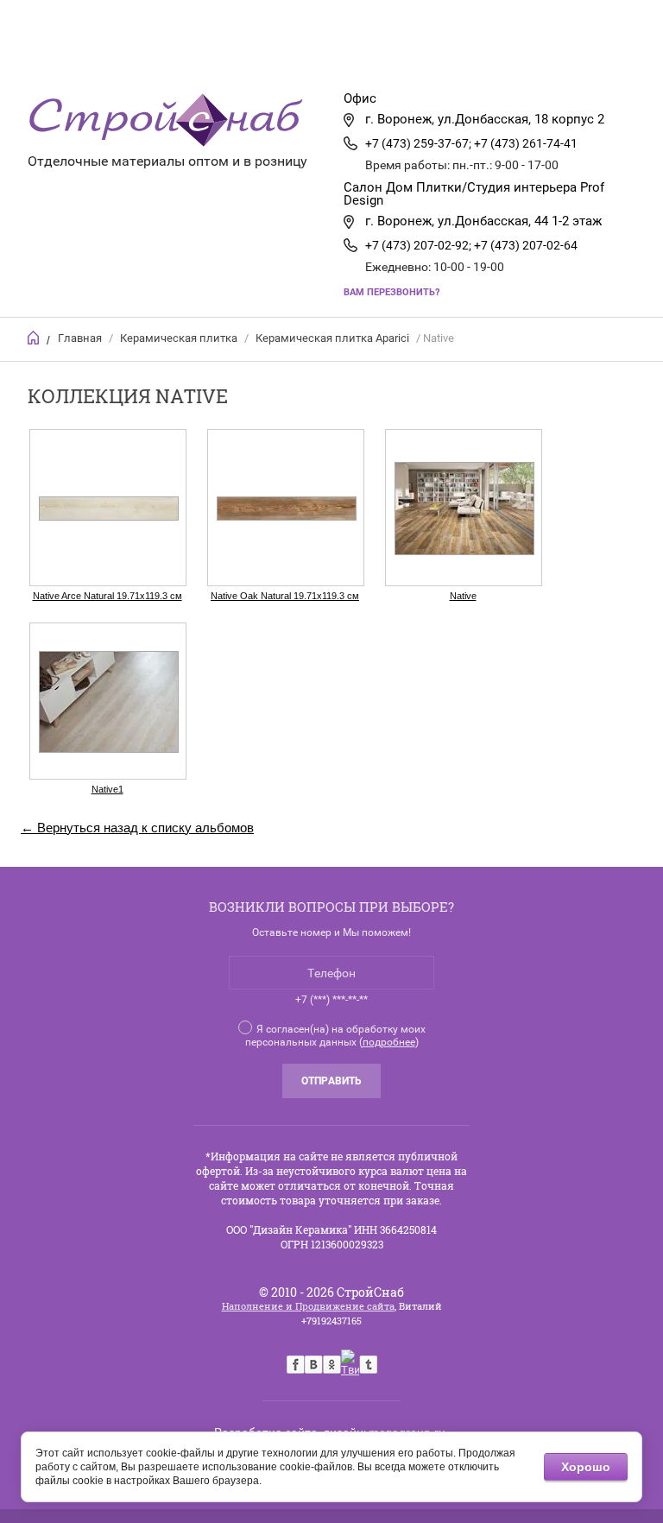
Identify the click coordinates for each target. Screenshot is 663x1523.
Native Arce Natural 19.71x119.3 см (107, 596)
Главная (121, 56)
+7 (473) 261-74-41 (526, 143)
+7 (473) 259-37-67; (418, 143)
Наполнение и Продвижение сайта (308, 1306)
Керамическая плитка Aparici (332, 338)
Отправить (331, 1081)
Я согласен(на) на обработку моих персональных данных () (335, 1035)
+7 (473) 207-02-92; (418, 245)
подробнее (389, 1042)
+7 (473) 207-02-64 (526, 245)
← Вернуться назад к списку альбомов (137, 827)
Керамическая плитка (178, 338)
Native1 (107, 789)
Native (463, 596)
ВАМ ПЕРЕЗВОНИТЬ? (391, 292)
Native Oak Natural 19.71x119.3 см (285, 596)
